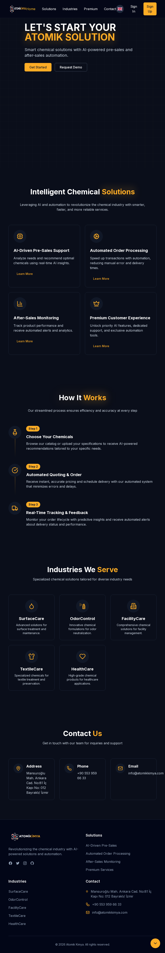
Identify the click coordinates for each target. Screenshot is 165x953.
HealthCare (17, 924)
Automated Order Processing (108, 853)
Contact (110, 9)
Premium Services (99, 870)
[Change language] (120, 9)
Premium (91, 9)
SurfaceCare (18, 891)
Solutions (49, 9)
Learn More (25, 273)
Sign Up (150, 8)
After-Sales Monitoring (103, 862)
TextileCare (17, 916)
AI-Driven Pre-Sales (101, 845)
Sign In (133, 8)
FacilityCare (17, 908)
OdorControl (18, 899)
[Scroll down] (155, 943)
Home (30, 9)
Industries (70, 9)
